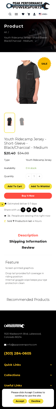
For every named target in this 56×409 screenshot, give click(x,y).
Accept (20, 401)
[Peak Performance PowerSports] (28, 6)
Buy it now (28, 195)
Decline (35, 401)
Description (28, 235)
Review (28, 247)
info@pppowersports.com (21, 344)
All (5, 32)
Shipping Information (28, 241)
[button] (8, 122)
